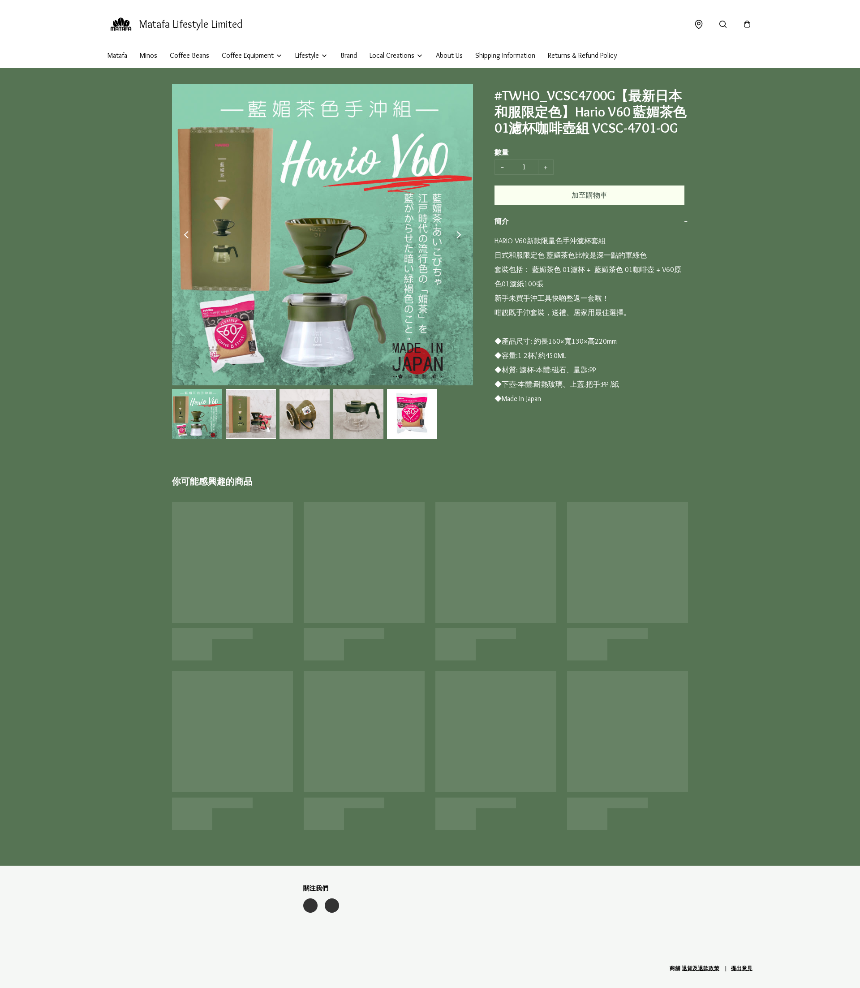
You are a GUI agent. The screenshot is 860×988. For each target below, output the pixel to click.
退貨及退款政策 (700, 968)
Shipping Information (505, 55)
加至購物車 (589, 195)
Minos (148, 55)
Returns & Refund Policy (582, 55)
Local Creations (392, 55)
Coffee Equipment (248, 55)
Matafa (117, 55)
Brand (348, 55)
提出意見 (741, 968)
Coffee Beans (189, 55)
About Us (449, 55)
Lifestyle (307, 55)
